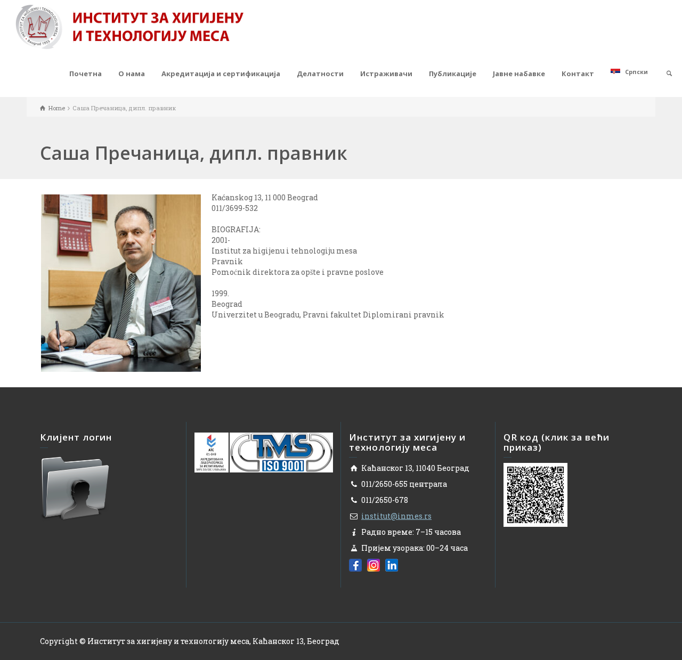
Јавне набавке (519, 73)
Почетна (85, 73)
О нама (131, 73)
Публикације (452, 73)
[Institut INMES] (129, 26)
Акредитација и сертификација (220, 73)
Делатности (320, 73)
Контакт (578, 73)
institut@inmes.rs (396, 516)
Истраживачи (386, 73)
